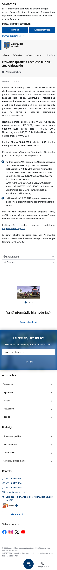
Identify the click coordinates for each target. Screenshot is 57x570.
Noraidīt (15, 29)
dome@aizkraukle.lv (15, 492)
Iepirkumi (8, 392)
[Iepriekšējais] (6, 292)
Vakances (8, 384)
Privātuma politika (12, 436)
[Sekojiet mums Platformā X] (17, 532)
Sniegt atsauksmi (28, 322)
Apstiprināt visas (42, 29)
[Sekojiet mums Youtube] (23, 532)
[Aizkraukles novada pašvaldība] (23, 49)
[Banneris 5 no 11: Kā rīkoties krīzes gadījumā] (28, 292)
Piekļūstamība (10, 444)
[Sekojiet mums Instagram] (10, 532)
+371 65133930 (13, 487)
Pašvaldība (9, 408)
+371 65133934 (13, 483)
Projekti (7, 400)
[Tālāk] (51, 292)
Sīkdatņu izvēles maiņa (15, 460)
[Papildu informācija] (16, 505)
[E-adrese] (8, 505)
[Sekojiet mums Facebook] (4, 532)
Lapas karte (9, 452)
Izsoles (7, 416)
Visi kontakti (17, 514)
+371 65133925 (13, 478)
